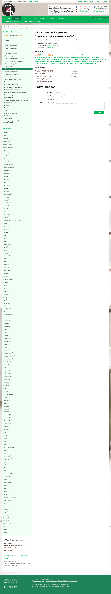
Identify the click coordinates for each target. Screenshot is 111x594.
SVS (5, 471)
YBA (5, 529)
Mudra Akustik (8, 359)
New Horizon (7, 376)
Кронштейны (8, 118)
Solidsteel (6, 476)
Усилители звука (9, 95)
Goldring (6, 276)
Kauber (5, 306)
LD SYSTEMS (8, 315)
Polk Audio (7, 423)
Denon (5, 229)
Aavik (5, 135)
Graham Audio (8, 279)
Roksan (6, 450)
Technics (6, 506)
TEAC (5, 503)
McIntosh (6, 344)
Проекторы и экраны (10, 102)
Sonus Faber (7, 482)
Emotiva (6, 250)
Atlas (5, 159)
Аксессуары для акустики (13, 79)
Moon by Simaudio (9, 356)
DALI (5, 217)
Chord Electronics (8, 209)
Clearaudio (7, 214)
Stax (5, 485)
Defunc (6, 226)
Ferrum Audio (7, 267)
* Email (51, 96)
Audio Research (8, 167)
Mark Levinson (8, 332)
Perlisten (6, 418)
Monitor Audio (8, 353)
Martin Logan (7, 335)
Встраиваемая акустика (12, 69)
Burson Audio (7, 194)
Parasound (7, 415)
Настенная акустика (11, 53)
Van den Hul (7, 521)
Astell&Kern (7, 156)
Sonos (5, 479)
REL (5, 441)
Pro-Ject (6, 429)
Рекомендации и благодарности (31, 21)
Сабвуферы (8, 66)
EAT (5, 241)
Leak (5, 318)
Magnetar (6, 326)
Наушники (7, 105)
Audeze (6, 162)
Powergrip (6, 426)
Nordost (6, 382)
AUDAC (6, 132)
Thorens (6, 509)
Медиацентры (8, 97)
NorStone (6, 379)
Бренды (7, 128)
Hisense (6, 291)
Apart (5, 150)
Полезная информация (11, 21)
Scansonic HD (8, 474)
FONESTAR (7, 265)
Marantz (6, 329)
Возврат (60, 581)
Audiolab (6, 176)
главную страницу (52, 47)
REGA (5, 438)
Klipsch (6, 312)
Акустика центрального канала (14, 61)
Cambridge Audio (8, 203)
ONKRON (6, 385)
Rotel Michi (7, 456)
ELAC (5, 247)
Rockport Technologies (10, 447)
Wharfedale (7, 524)
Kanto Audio (7, 303)
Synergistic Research (10, 497)
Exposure (6, 256)
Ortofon (6, 397)
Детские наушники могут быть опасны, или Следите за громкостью (17, 564)
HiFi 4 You (7, 18)
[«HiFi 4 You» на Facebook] (77, 7)
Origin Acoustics (8, 394)
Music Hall (7, 362)
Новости (25, 18)
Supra (5, 494)
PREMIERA (7, 400)
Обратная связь (84, 10)
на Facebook (74, 71)
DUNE (5, 223)
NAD (5, 368)
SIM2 (5, 462)
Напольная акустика (11, 48)
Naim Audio (7, 373)
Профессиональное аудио (12, 82)
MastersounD (7, 338)
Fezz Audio (7, 270)
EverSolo (6, 253)
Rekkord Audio (8, 444)
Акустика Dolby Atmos (11, 63)
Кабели (6, 110)
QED (5, 432)
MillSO (5, 347)
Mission (6, 350)
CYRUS (6, 200)
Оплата (52, 18)
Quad (5, 435)
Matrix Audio (7, 341)
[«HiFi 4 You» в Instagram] (77, 9)
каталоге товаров (54, 45)
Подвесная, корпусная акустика (14, 58)
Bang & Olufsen (8, 185)
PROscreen (7, 406)
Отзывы (71, 18)
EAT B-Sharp (7, 244)
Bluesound (6, 188)
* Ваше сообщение (47, 103)
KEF (5, 300)
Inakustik (6, 294)
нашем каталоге (33, 1)
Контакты (61, 18)
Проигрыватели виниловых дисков (15, 92)
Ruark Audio (7, 459)
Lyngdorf (6, 320)
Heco (5, 285)
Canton (6, 206)
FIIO (5, 259)
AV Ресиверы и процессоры (13, 87)
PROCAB (6, 403)
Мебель (6, 115)
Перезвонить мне (99, 10)
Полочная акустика (11, 51)
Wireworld (6, 527)
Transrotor (6, 515)
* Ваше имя (50, 92)
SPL (5, 468)
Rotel (5, 453)
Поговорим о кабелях (10, 561)
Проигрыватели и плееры (12, 89)
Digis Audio (7, 235)
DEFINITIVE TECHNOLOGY (12, 220)
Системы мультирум (10, 113)
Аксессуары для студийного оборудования (12, 121)
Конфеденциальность (70, 581)
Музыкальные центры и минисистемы (16, 100)
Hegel (5, 288)
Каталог (16, 18)
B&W (5, 182)
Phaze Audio (7, 421)
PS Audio (6, 409)
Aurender (6, 179)
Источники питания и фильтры (14, 108)
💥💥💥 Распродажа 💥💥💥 (12, 35)
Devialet (6, 232)
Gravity (5, 282)
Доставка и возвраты (39, 18)
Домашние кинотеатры (11, 84)
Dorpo (5, 238)
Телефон (50, 99)
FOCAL (5, 262)
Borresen (6, 191)
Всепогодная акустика (11, 71)
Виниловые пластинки (10, 38)
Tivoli (5, 512)
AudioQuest (7, 173)
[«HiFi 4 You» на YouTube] (77, 12)
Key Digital (7, 309)
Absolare (6, 138)
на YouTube (74, 76)
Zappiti (5, 532)
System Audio (7, 500)
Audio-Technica (8, 170)
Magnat (6, 323)
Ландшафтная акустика (12, 74)
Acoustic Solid (7, 144)
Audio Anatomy (8, 164)
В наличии (6, 40)
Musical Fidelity (8, 365)
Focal (5, 273)
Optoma (6, 391)
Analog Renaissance (9, 147)
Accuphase (7, 141)
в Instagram (74, 73)
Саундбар (8, 76)
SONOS (6, 465)
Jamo (5, 297)
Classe (5, 212)
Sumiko (6, 491)
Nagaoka (6, 370)
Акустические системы (11, 43)
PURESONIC (7, 412)
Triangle (6, 518)
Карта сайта (45, 579)
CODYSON (7, 197)
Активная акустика (10, 56)
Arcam (5, 153)
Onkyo (5, 388)
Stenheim (6, 488)
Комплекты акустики (11, 45)
